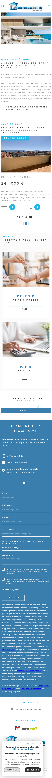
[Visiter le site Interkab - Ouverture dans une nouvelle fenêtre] (17, 728)
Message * (8, 555)
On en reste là (32, 744)
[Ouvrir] (2, 6)
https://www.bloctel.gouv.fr (29, 670)
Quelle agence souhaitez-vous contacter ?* (22, 542)
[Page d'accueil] (26, 6)
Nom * (5, 493)
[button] (22, 223)
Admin (44, 771)
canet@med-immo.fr (17, 462)
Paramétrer (12, 770)
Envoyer (13, 598)
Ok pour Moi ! (33, 770)
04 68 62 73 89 (15, 456)
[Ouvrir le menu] (49, 6)
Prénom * (8, 505)
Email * (6, 517)
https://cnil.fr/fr (8, 649)
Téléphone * (10, 529)
